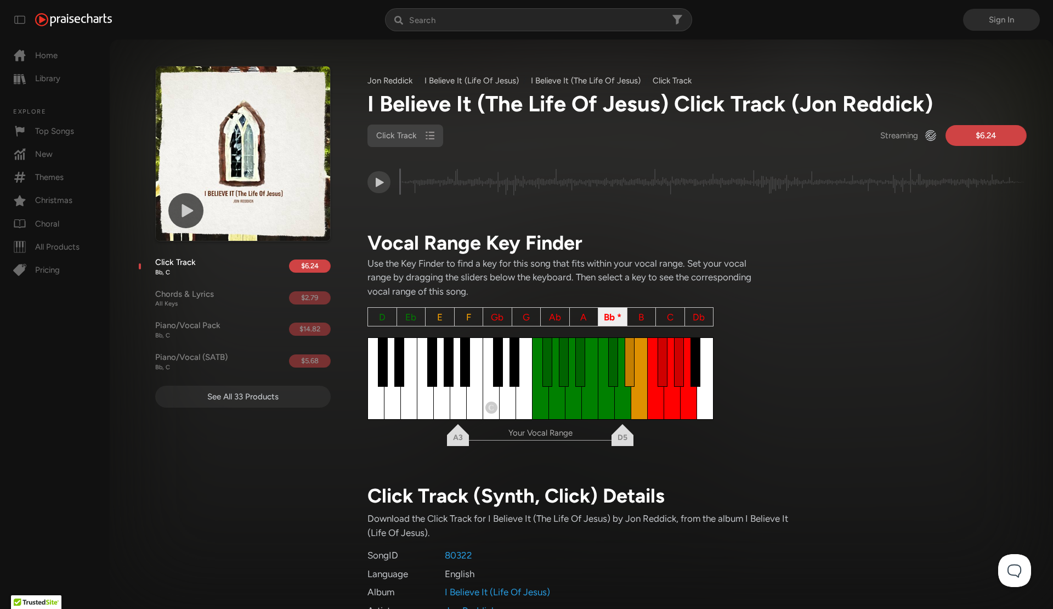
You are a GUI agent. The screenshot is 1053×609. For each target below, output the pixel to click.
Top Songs (54, 131)
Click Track (175, 266)
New (44, 154)
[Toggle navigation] (19, 19)
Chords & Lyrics (184, 298)
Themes (49, 177)
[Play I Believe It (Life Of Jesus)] (185, 210)
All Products (57, 247)
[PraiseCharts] (73, 19)
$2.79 (309, 298)
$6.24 (310, 266)
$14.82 (309, 329)
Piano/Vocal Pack (187, 329)
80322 (458, 555)
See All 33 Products (243, 397)
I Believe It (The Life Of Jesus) (586, 81)
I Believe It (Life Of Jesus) (471, 81)
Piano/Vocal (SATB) (191, 361)
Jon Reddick (389, 81)
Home (46, 55)
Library (47, 78)
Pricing (47, 270)
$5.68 (310, 361)
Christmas (53, 200)
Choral (47, 224)
